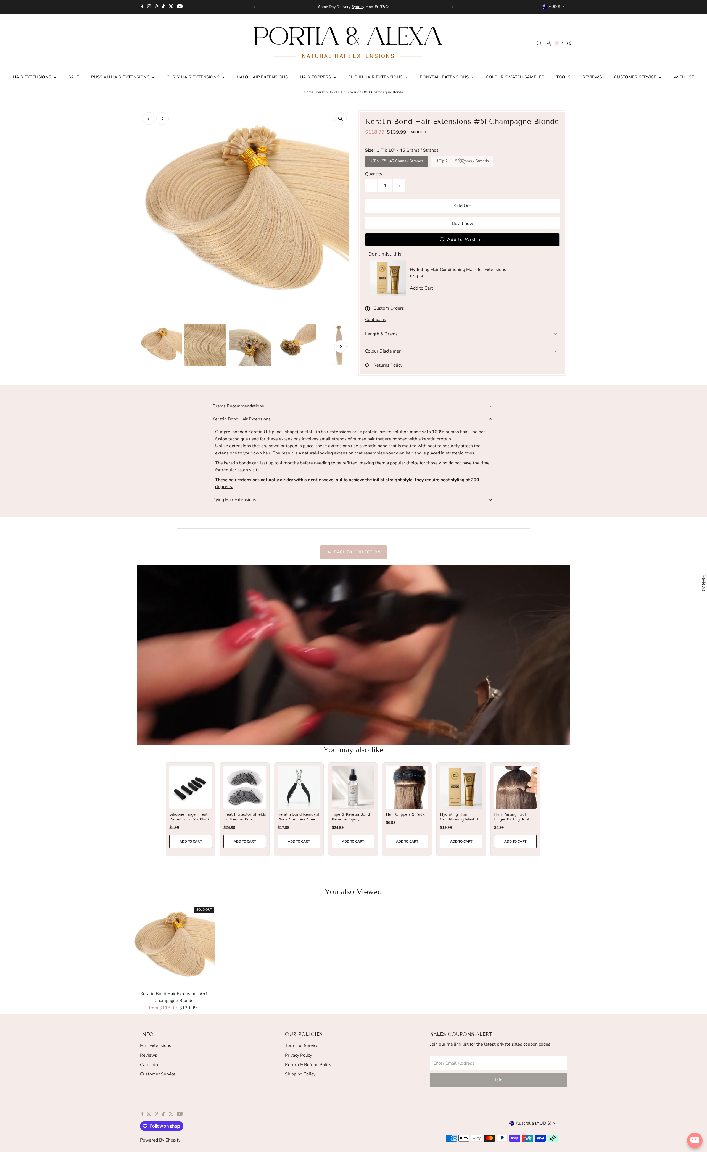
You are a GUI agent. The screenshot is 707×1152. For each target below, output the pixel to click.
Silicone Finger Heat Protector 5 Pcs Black (189, 817)
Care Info (149, 1065)
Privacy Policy (298, 1055)
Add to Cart (191, 841)
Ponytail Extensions (445, 77)
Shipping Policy (300, 1074)
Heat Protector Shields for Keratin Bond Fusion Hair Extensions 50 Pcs (244, 822)
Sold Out (462, 206)
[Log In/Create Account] (548, 43)
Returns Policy (387, 365)
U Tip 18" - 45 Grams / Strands (399, 161)
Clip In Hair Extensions (376, 77)
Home (308, 92)
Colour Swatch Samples (515, 77)
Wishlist (684, 77)
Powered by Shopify (160, 1140)
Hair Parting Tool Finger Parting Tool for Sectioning (515, 819)
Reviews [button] (704, 582)
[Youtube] (180, 7)
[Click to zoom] (340, 118)
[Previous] (255, 7)
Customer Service (636, 77)
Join (498, 1080)
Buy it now (462, 223)
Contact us (375, 319)
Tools (563, 77)
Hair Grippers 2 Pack (405, 814)
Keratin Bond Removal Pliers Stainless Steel (298, 817)
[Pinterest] (156, 7)
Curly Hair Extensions (193, 77)
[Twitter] (171, 7)
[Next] (452, 7)
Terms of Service (301, 1046)
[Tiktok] (163, 7)
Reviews (592, 77)
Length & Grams (381, 334)
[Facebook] (142, 7)
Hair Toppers (316, 77)
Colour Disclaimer (383, 351)
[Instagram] (149, 7)
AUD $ (554, 6)
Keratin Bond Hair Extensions (241, 419)
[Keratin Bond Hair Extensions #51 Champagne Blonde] (174, 946)
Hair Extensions (32, 77)
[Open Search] (539, 43)
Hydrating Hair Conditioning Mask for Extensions (461, 819)
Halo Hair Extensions (262, 77)
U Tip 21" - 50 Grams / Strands (464, 161)
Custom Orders (388, 308)
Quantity (373, 174)
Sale (73, 77)
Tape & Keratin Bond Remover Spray (351, 817)
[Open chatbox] (695, 1142)
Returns (393, 6)
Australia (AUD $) (534, 1123)
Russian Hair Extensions (121, 77)
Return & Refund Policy (308, 1065)
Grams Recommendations (238, 406)
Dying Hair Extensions (234, 500)
